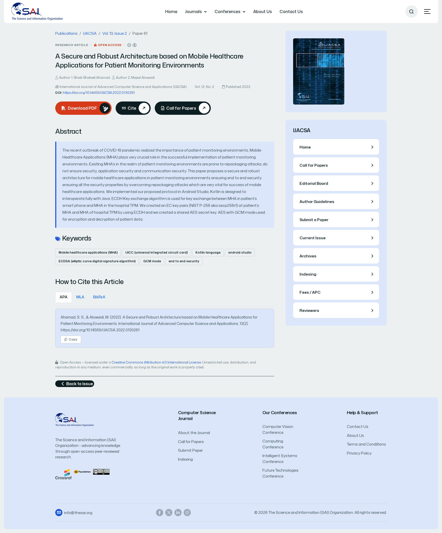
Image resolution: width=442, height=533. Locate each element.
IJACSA (90, 33)
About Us (262, 11)
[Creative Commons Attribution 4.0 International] (132, 45)
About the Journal (194, 432)
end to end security (184, 261)
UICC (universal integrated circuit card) (156, 252)
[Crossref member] (63, 473)
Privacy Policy (359, 453)
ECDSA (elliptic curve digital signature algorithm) (97, 261)
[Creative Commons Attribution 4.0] (101, 471)
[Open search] (411, 11)
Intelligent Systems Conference (279, 458)
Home (171, 11)
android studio (239, 252)
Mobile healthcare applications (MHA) (88, 252)
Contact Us (291, 11)
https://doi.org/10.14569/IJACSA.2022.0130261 (99, 92)
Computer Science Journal (197, 416)
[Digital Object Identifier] (82, 471)
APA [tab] (64, 297)
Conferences (227, 11)
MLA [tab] (80, 297)
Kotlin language (207, 252)
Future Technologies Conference (280, 473)
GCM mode (152, 261)
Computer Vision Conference (277, 429)
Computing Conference (272, 444)
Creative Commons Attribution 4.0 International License (156, 362)
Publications (66, 33)
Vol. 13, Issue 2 (114, 33)
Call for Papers (191, 441)
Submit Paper (190, 450)
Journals (193, 11)
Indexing (185, 459)
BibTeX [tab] (99, 297)
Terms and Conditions (366, 444)
